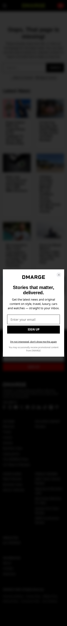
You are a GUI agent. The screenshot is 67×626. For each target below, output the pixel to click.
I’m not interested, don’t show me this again (33, 341)
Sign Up (33, 329)
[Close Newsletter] (58, 274)
